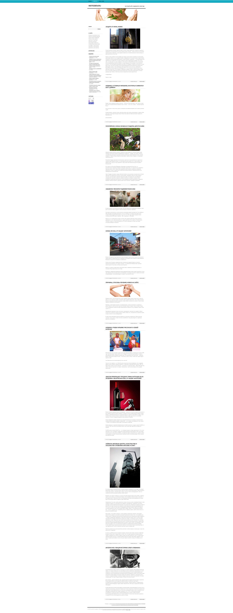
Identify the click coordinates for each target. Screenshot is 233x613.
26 (139, 603)
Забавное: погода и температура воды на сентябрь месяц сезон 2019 (95, 60)
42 (126, 605)
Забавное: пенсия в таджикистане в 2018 (120, 189)
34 (116, 605)
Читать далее (142, 81)
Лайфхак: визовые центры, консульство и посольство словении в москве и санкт (121, 444)
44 (129, 605)
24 (136, 603)
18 (128, 603)
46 (132, 605)
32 (113, 605)
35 (117, 605)
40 (124, 605)
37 (120, 605)
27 (140, 603)
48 (134, 605)
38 (121, 605)
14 (123, 603)
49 (136, 605)
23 (135, 603)
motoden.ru (95, 6)
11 (119, 603)
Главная (90, 1)
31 (112, 605)
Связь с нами (101, 1)
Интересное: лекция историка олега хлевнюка (123, 548)
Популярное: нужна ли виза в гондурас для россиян (125, 126)
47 (133, 605)
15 (124, 603)
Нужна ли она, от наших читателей (118, 231)
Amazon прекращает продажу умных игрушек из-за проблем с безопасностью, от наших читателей (124, 377)
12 (120, 603)
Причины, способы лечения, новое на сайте (122, 282)
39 (122, 605)
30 (144, 603)
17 (127, 603)
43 (128, 605)
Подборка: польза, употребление (95, 68)
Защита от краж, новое (114, 27)
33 (114, 605)
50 (137, 605)
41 (125, 605)
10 (118, 603)
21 (132, 603)
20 (131, 603)
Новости (95, 1)
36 (118, 605)
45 (130, 605)
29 (143, 603)
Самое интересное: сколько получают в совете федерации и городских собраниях (95, 75)
